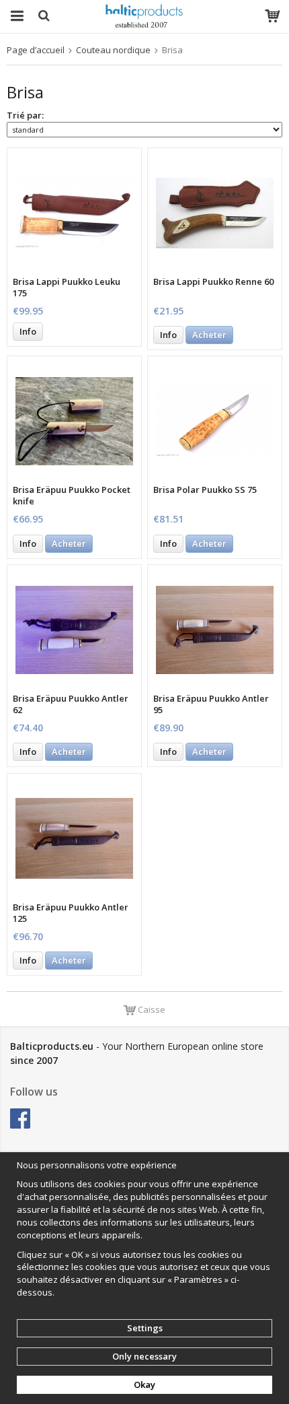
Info (27, 331)
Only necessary (144, 1356)
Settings (145, 1328)
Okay (144, 1384)
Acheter (209, 335)
